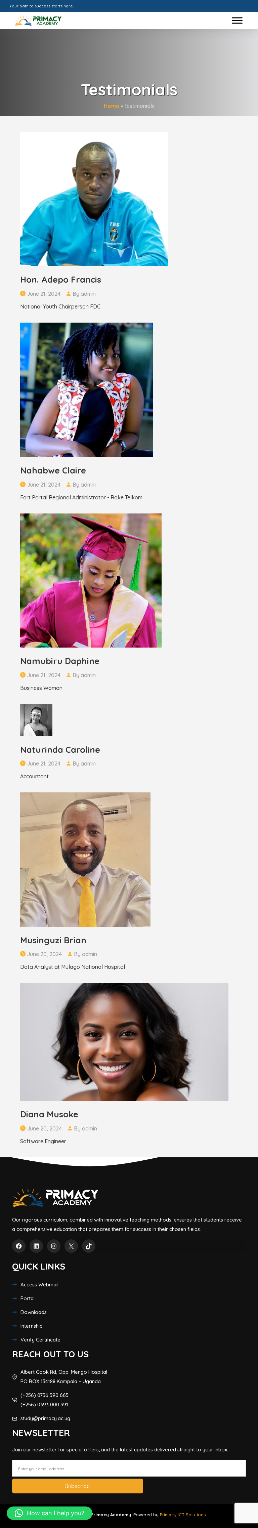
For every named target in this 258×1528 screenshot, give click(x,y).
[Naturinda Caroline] (36, 719)
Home (111, 105)
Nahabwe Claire (53, 470)
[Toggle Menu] (237, 20)
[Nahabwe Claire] (86, 389)
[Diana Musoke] (124, 1041)
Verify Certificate (40, 1339)
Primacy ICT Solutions (183, 1514)
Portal (27, 1298)
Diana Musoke (49, 1114)
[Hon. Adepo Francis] (94, 198)
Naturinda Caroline (60, 749)
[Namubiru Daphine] (91, 579)
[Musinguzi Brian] (85, 859)
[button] (49, 1513)
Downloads (33, 1312)
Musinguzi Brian (53, 940)
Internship (31, 1325)
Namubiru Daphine (59, 661)
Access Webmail (39, 1284)
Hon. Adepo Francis (60, 279)
